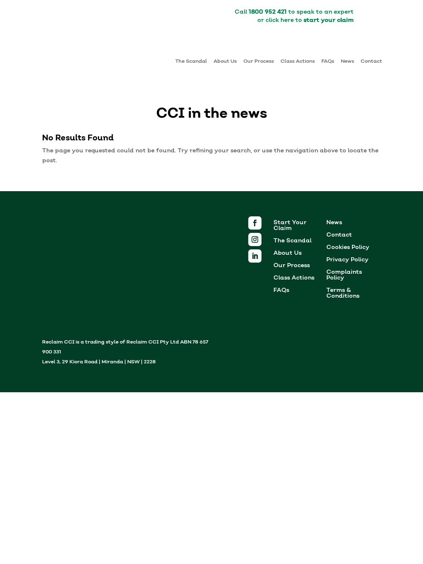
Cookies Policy (347, 247)
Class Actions (297, 61)
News (347, 61)
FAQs (327, 61)
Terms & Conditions (342, 293)
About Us (225, 61)
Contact (371, 61)
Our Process (258, 61)
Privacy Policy (347, 260)
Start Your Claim (290, 226)
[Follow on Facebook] (254, 223)
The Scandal (191, 61)
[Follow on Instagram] (254, 239)
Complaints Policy (344, 275)
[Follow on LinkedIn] (254, 256)
